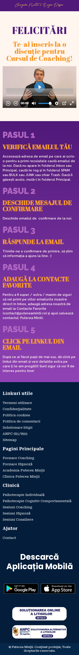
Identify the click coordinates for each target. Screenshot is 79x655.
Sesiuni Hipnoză (17, 513)
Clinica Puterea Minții (21, 477)
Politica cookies (16, 415)
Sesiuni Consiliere (18, 520)
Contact (9, 538)
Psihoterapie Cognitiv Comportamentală (37, 501)
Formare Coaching (18, 458)
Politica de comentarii (21, 421)
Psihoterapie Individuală (24, 495)
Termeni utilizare (17, 403)
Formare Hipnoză (17, 464)
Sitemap (10, 440)
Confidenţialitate (17, 409)
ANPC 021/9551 (15, 434)
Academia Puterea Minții (24, 470)
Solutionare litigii (17, 428)
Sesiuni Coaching (17, 507)
